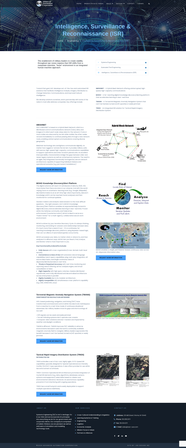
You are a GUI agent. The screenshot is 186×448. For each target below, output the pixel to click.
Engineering (73, 40)
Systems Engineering (108, 62)
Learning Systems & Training (87, 418)
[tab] (122, 62)
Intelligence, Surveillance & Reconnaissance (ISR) (118, 72)
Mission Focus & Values (93, 3)
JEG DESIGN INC (143, 445)
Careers (140, 3)
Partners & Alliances (84, 433)
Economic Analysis (84, 427)
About (108, 4)
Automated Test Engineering (111, 67)
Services (119, 4)
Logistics (80, 424)
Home (79, 3)
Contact (130, 3)
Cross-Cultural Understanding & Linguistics (93, 415)
